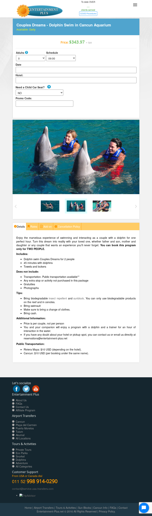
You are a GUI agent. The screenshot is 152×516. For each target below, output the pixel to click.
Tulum (19, 431)
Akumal (20, 435)
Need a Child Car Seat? (30, 87)
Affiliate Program (25, 410)
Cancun (20, 421)
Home (28, 507)
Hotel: (19, 75)
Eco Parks (22, 453)
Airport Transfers (44, 507)
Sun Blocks (84, 507)
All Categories (24, 466)
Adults (20, 52)
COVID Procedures (88, 13)
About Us (21, 400)
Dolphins (21, 460)
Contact (123, 507)
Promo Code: (24, 98)
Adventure (22, 463)
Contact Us (22, 407)
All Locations (23, 438)
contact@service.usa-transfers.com (33, 489)
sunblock (78, 298)
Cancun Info (100, 507)
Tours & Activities (66, 507)
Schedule (52, 52)
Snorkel (20, 456)
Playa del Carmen (26, 425)
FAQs (19, 403)
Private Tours (23, 449)
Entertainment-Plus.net (50, 511)
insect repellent (58, 298)
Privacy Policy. (107, 511)
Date (18, 64)
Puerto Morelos (25, 428)
